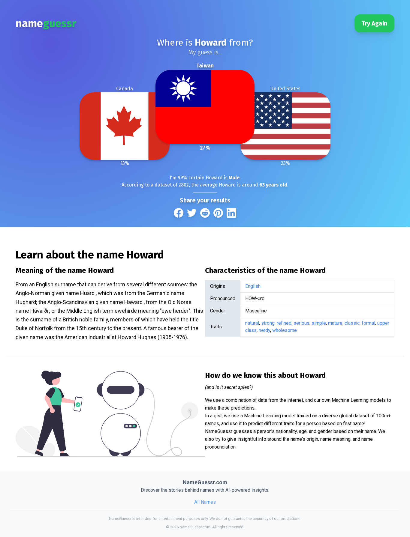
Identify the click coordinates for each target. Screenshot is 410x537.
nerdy (264, 330)
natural (252, 323)
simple (319, 323)
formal (368, 323)
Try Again (374, 23)
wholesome (284, 330)
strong (268, 323)
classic (352, 323)
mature (335, 323)
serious (301, 323)
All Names (205, 502)
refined (284, 323)
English (253, 286)
